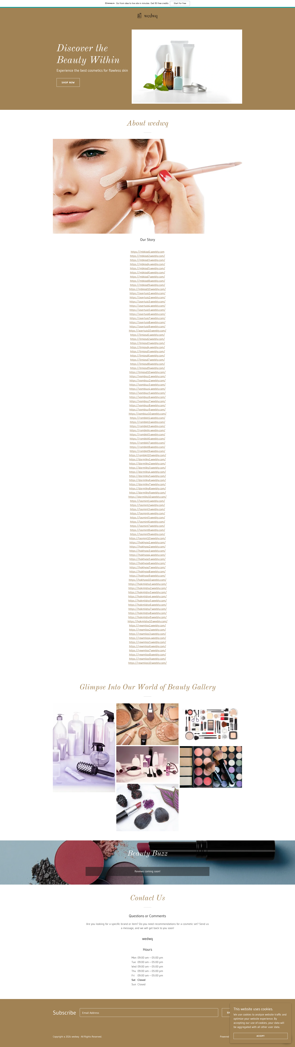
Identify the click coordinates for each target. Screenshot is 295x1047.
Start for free (180, 3)
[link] (147, 15)
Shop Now (68, 82)
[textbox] (149, 1012)
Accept (261, 1036)
